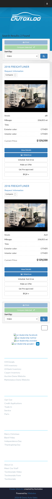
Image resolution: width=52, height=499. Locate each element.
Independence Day (13, 441)
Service (7, 410)
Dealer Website (17, 489)
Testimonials (10, 479)
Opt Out (8, 399)
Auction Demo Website (15, 376)
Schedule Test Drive (26, 160)
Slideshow (27, 155)
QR (26, 174)
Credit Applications (13, 403)
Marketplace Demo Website (17, 379)
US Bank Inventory (12, 369)
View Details (26, 150)
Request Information (13, 71)
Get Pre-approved (26, 169)
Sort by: (8, 51)
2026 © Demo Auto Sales (26, 497)
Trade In (8, 407)
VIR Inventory (10, 365)
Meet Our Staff (11, 468)
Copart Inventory (12, 372)
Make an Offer (26, 165)
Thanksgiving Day (12, 444)
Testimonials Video (13, 472)
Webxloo (32, 493)
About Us (8, 464)
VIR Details (9, 362)
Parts (6, 414)
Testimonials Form (12, 475)
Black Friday (9, 437)
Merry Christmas (11, 434)
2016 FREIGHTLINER (16, 66)
